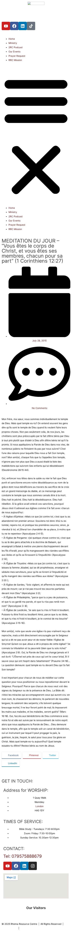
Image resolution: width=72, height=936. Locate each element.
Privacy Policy (9, 928)
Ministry (13, 43)
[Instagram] (32, 866)
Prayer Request (17, 56)
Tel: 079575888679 (22, 856)
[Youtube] (6, 26)
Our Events (14, 51)
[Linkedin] (22, 26)
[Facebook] (14, 26)
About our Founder (30, 928)
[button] (36, 136)
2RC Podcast (16, 47)
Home (12, 38)
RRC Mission (15, 60)
